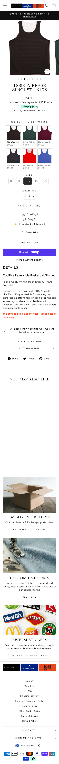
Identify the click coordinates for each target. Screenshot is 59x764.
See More (29, 597)
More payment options (29, 259)
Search (29, 681)
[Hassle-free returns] (29, 494)
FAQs (29, 691)
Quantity (29, 191)
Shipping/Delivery (29, 696)
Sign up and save (28, 738)
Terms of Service (29, 716)
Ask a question (29, 341)
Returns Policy (29, 706)
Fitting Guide (29, 348)
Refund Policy (29, 721)
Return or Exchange (29, 529)
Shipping (18, 110)
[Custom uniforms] (29, 555)
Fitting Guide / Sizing (29, 711)
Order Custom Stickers (29, 655)
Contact (28, 730)
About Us (29, 686)
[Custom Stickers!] (29, 620)
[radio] (13, 136)
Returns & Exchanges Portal (29, 701)
